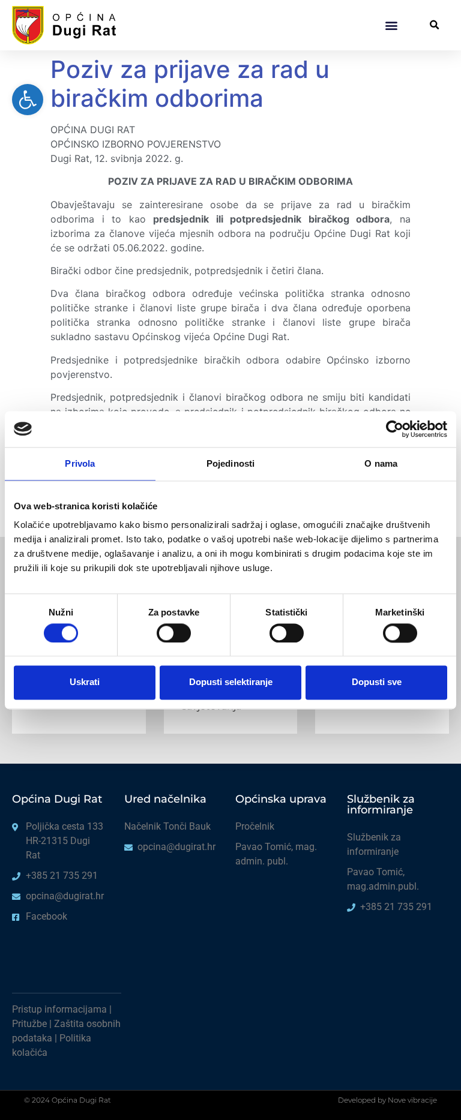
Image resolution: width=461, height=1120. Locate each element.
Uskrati (85, 682)
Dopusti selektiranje (231, 682)
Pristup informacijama (59, 1009)
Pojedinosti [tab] (230, 463)
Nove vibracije (412, 1099)
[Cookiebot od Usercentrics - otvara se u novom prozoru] (394, 429)
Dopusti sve (377, 682)
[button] (391, 25)
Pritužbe (29, 1023)
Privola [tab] (80, 463)
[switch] (174, 632)
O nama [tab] (380, 463)
